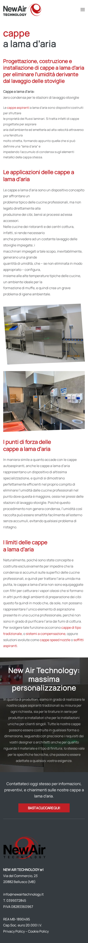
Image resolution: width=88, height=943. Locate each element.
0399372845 (16, 900)
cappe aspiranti (18, 108)
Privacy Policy (14, 931)
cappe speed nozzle (55, 639)
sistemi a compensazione (45, 633)
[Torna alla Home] (23, 9)
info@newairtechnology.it (23, 894)
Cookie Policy (38, 931)
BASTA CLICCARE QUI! (44, 808)
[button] (83, 9)
